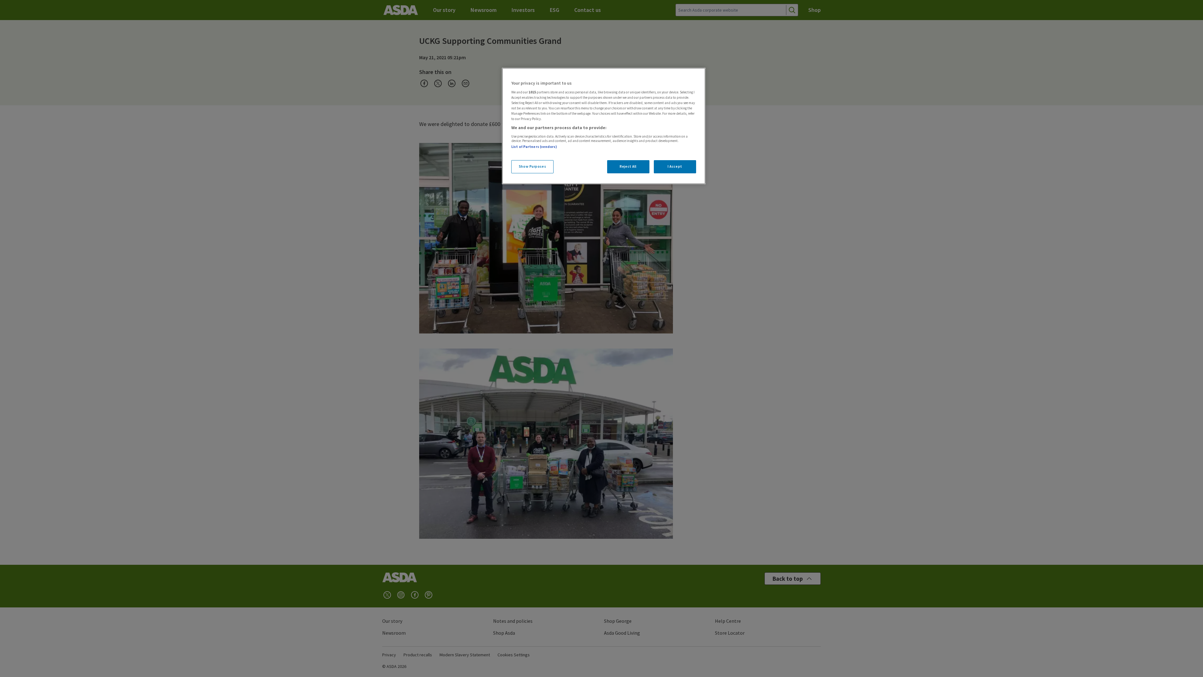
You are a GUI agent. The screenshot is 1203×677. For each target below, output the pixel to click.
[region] (604, 126)
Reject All (628, 166)
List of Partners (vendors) (534, 146)
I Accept (675, 166)
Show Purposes (532, 166)
